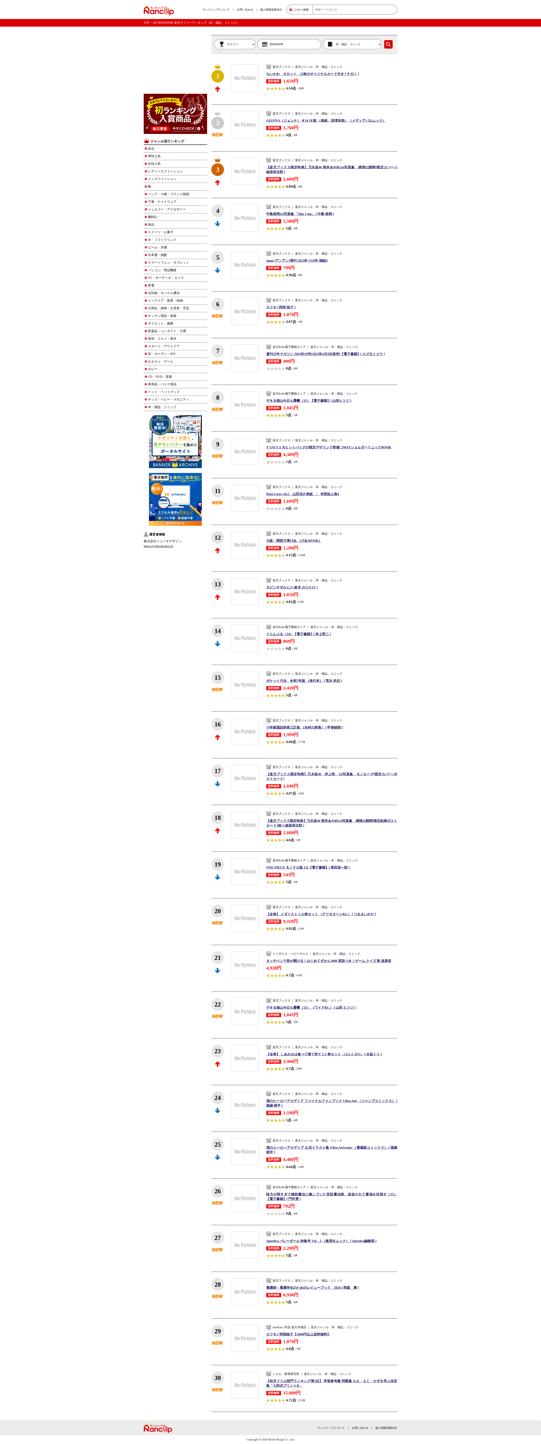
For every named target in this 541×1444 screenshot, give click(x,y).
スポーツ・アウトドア (164, 346)
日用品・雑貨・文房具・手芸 (168, 308)
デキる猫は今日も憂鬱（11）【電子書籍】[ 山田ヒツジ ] (308, 400)
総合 (151, 148)
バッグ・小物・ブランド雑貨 (168, 194)
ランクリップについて (216, 9)
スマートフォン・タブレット (168, 262)
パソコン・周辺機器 (162, 270)
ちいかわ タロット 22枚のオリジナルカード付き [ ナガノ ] (312, 74)
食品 (151, 224)
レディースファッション (165, 171)
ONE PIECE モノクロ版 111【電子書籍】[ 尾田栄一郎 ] (308, 867)
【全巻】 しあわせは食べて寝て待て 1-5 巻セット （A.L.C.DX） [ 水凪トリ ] (324, 1054)
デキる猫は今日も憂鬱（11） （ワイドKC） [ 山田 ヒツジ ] (310, 1007)
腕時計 (152, 217)
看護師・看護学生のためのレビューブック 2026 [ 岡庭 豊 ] (312, 1287)
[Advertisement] (175, 61)
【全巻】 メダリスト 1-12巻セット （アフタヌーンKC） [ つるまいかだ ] (321, 914)
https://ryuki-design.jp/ (159, 546)
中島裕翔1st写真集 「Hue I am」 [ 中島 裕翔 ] (300, 214)
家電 (151, 285)
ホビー (152, 369)
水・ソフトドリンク (162, 239)
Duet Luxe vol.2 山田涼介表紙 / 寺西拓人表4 (302, 494)
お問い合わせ (245, 9)
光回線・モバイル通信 (164, 293)
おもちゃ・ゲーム (160, 361)
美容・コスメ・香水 (162, 338)
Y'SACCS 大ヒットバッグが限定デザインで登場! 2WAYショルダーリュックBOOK (328, 447)
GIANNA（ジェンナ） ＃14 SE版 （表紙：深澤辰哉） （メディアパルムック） (326, 120)
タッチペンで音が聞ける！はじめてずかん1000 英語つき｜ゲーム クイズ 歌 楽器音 (328, 961)
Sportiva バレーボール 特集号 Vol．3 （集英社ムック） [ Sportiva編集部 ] (321, 1241)
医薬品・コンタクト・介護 (167, 331)
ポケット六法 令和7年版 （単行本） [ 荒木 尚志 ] (304, 680)
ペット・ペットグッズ (164, 392)
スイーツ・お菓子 (160, 232)
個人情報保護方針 (271, 9)
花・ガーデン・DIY (162, 354)
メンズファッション (162, 179)
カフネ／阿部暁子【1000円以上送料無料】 (298, 1334)
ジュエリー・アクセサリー (167, 209)
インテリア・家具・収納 (165, 300)
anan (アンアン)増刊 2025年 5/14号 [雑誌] (297, 260)
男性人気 (154, 156)
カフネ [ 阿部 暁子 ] (280, 307)
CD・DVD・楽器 (160, 376)
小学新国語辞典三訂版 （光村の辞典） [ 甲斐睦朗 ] (304, 727)
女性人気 (154, 163)
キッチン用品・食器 (162, 315)
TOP (146, 22)
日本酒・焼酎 (157, 255)
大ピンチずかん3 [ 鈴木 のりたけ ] (291, 587)
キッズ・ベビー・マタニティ (168, 399)
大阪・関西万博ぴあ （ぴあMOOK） (294, 540)
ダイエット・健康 (160, 323)
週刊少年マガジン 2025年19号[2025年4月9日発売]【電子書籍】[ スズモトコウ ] (325, 354)
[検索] (388, 44)
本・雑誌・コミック (162, 407)
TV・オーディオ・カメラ (166, 277)
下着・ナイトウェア (162, 201)
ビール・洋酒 (157, 247)
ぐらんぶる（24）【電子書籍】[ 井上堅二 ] (298, 634)
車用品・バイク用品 (162, 384)
